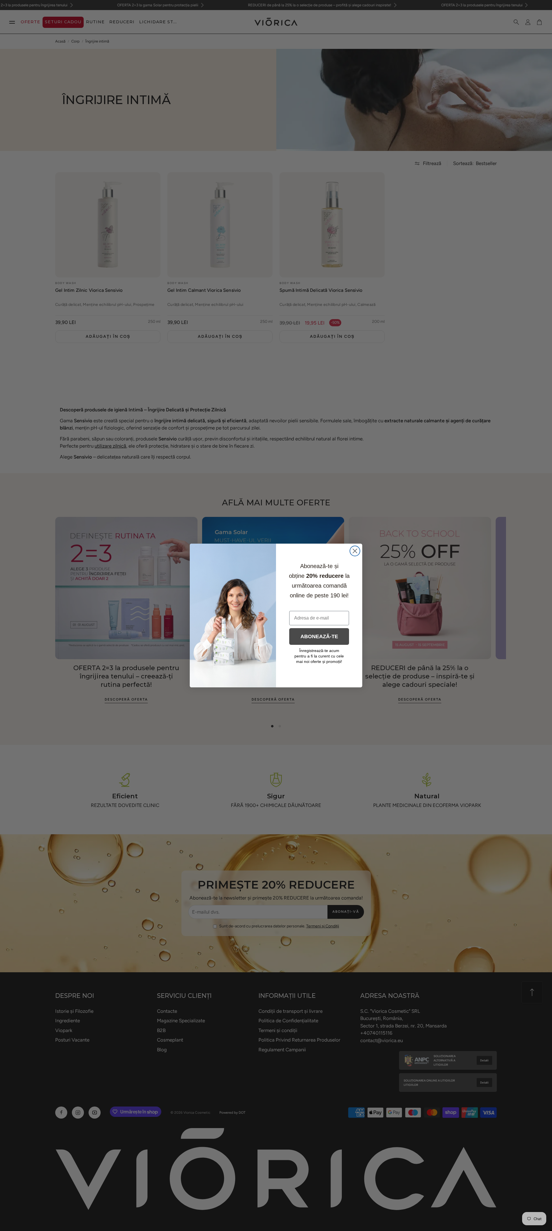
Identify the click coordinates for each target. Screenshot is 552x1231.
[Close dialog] (355, 551)
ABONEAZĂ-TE (319, 636)
